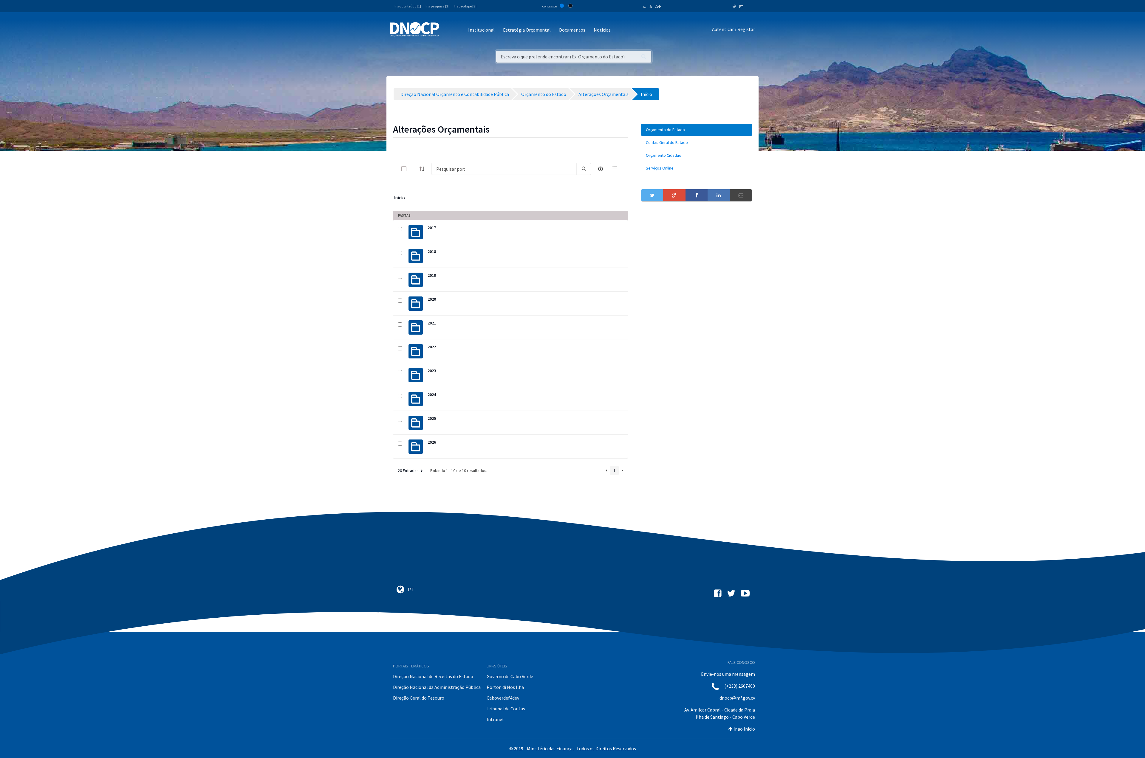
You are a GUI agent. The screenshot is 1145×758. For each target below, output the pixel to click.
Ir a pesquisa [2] (437, 6)
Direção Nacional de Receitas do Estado (433, 676)
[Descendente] (423, 169)
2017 (432, 227)
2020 (432, 299)
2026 (432, 442)
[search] (583, 168)
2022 (432, 347)
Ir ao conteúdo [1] (407, 6)
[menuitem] (696, 130)
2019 (432, 275)
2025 (432, 418)
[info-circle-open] (600, 169)
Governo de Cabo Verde (510, 676)
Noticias (602, 30)
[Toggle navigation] (447, 30)
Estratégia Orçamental (527, 30)
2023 (432, 370)
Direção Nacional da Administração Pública (437, 687)
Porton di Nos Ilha (505, 687)
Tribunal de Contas (506, 709)
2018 (432, 251)
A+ (658, 6)
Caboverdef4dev (503, 698)
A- (644, 7)
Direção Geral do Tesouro (418, 698)
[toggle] (413, 168)
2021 (432, 323)
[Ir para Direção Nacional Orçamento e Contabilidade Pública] (414, 29)
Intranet (495, 719)
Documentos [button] (572, 30)
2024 (432, 394)
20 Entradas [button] (409, 470)
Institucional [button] (481, 30)
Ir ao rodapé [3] (465, 6)
